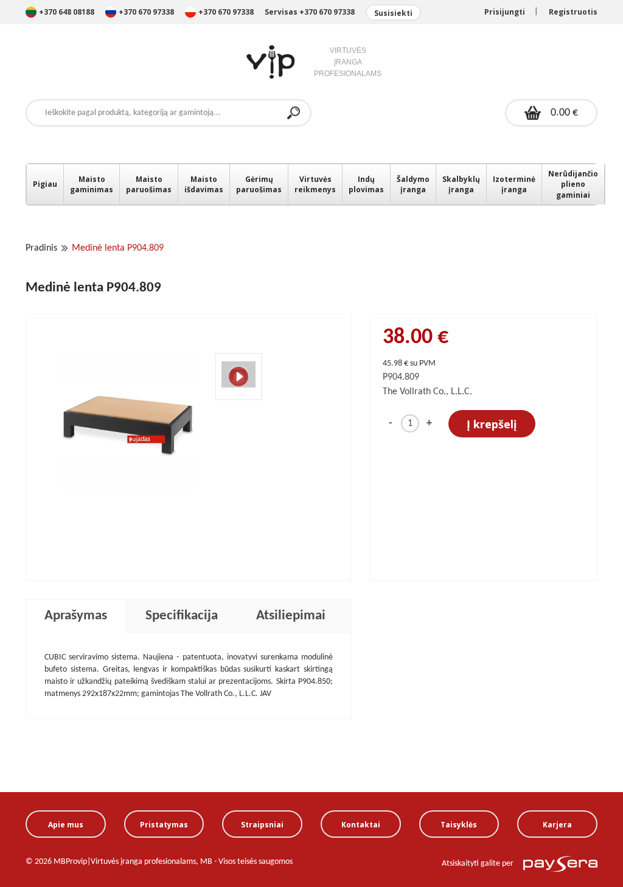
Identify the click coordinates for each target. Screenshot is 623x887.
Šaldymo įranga (413, 184)
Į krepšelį (492, 424)
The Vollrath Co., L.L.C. (427, 392)
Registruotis (573, 12)
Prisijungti (504, 12)
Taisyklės (458, 824)
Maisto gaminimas (91, 184)
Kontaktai (360, 824)
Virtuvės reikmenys (315, 184)
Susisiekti (393, 13)
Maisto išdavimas (203, 184)
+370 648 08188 (66, 12)
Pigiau (45, 184)
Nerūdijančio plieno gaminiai (573, 184)
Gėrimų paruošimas (259, 184)
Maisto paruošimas (149, 184)
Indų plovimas (366, 184)
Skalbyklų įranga (461, 184)
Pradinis (41, 248)
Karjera (557, 824)
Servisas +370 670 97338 (310, 12)
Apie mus (65, 824)
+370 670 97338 (147, 12)
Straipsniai (262, 824)
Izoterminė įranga (514, 184)
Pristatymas (164, 824)
